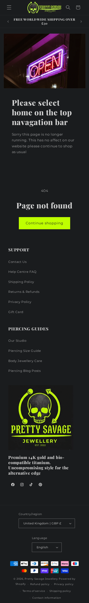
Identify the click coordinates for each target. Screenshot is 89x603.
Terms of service (34, 590)
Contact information (46, 597)
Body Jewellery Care (25, 361)
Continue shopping (45, 223)
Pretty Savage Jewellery (41, 578)
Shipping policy (60, 590)
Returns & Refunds (23, 292)
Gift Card (15, 312)
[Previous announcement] (8, 21)
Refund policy (39, 584)
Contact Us (17, 262)
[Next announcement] (81, 21)
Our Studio (17, 341)
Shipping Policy (21, 282)
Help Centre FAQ (22, 272)
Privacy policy (64, 584)
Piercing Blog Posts (24, 371)
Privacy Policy (19, 302)
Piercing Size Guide (24, 351)
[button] (9, 7)
